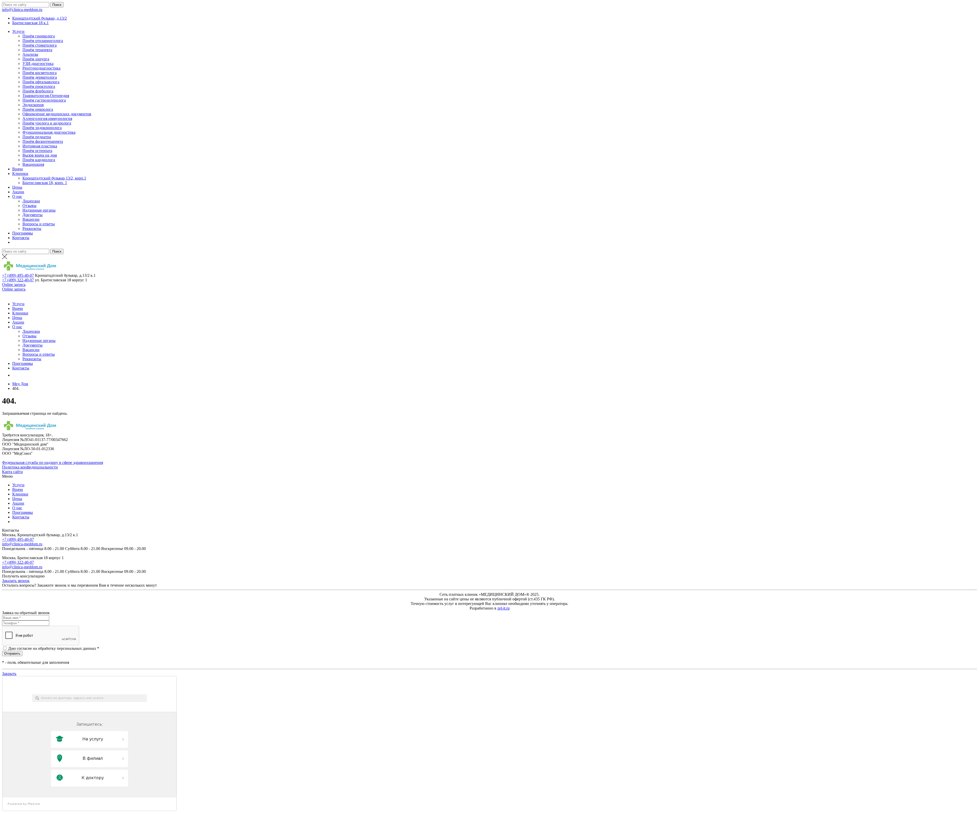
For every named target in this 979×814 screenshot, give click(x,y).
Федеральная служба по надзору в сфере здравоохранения (52, 462)
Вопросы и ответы (38, 224)
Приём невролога (37, 109)
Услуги (18, 31)
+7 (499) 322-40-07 (18, 280)
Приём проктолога (38, 86)
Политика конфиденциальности (30, 467)
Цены (17, 187)
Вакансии (31, 219)
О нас (17, 196)
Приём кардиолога (38, 160)
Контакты (20, 238)
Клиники (20, 173)
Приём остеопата (37, 150)
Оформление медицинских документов (56, 114)
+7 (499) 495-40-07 (18, 275)
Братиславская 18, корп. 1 (44, 183)
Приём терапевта (37, 50)
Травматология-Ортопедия (45, 95)
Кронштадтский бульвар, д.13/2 (39, 18)
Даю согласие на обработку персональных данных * (53, 648)
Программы (22, 233)
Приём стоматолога (39, 45)
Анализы (30, 54)
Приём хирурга (35, 59)
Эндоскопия (33, 105)
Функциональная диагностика (48, 132)
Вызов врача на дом (39, 155)
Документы (32, 215)
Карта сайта (12, 472)
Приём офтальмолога (40, 82)
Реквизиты (31, 228)
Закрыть (9, 673)
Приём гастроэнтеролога (44, 100)
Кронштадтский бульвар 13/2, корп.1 (54, 178)
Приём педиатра (36, 137)
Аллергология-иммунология (47, 118)
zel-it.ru (503, 608)
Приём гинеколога (38, 36)
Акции (18, 192)
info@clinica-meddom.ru (22, 9)
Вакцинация (33, 164)
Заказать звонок (16, 580)
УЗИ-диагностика (38, 63)
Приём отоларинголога (42, 40)
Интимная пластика (39, 146)
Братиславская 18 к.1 (30, 23)
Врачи (17, 169)
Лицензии (31, 201)
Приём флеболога (37, 91)
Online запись (13, 284)
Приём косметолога (39, 73)
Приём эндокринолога (42, 128)
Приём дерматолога (39, 77)
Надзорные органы (39, 210)
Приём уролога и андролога (46, 123)
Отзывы (29, 205)
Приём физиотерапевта (42, 141)
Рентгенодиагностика (41, 68)
